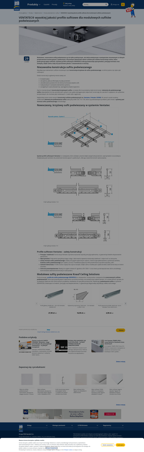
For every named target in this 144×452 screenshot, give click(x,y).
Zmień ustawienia (108, 445)
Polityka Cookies (68, 450)
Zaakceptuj (120, 445)
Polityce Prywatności (51, 448)
